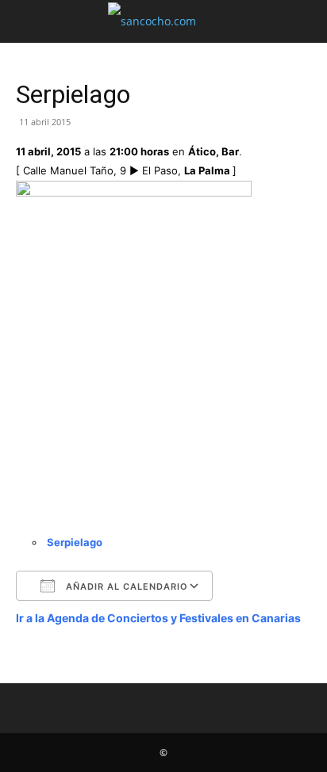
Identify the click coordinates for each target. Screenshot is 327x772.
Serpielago (74, 542)
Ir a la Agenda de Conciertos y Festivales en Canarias (158, 618)
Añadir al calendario (125, 586)
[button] (27, 21)
